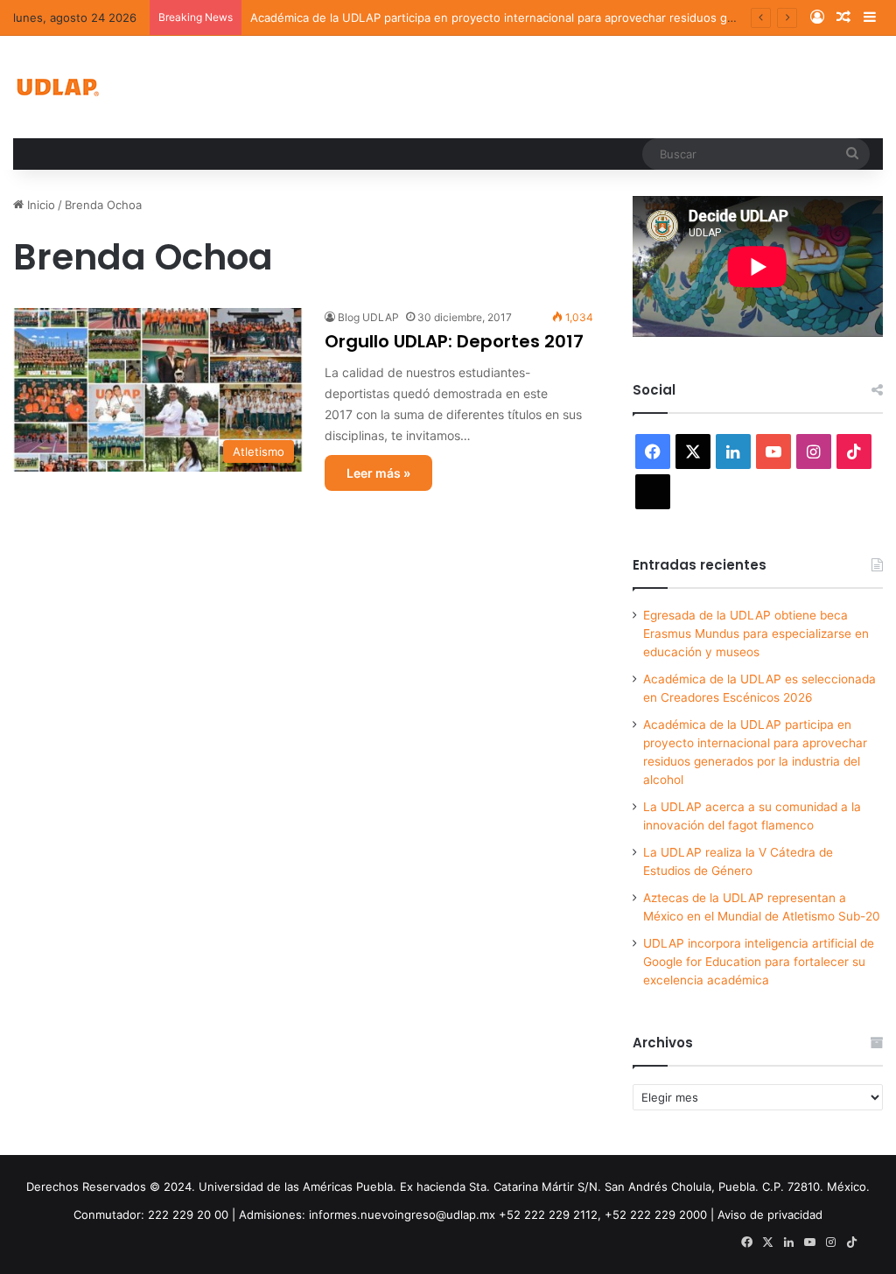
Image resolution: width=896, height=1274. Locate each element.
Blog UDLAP (368, 317)
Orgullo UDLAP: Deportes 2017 (454, 341)
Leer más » (378, 473)
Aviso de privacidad (770, 1215)
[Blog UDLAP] (57, 87)
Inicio (39, 205)
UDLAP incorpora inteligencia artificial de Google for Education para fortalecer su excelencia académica (758, 961)
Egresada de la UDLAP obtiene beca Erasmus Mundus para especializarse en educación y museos (756, 633)
